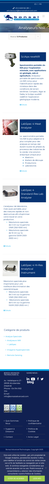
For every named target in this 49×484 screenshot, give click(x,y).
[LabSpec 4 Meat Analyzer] (10, 127)
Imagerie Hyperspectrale (18, 350)
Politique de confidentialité (34, 422)
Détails (24, 105)
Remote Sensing (14, 355)
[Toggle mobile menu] (43, 16)
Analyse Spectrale (13, 336)
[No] (45, 468)
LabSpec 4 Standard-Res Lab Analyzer (32, 194)
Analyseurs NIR (14, 340)
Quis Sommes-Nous (12, 422)
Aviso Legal (33, 437)
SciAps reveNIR (30, 56)
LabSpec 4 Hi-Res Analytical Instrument (32, 269)
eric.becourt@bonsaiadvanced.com (22, 11)
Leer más (37, 478)
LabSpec (12, 344)
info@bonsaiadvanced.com (16, 396)
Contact (9, 437)
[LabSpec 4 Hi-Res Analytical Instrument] (10, 268)
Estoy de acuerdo (16, 478)
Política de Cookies (33, 430)
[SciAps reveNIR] (10, 60)
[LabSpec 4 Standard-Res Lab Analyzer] (10, 193)
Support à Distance (10, 430)
